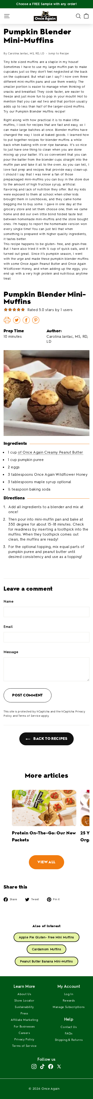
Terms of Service (29, 715)
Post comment (27, 695)
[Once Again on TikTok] (42, 1066)
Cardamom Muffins (46, 949)
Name (9, 601)
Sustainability (24, 1007)
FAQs (68, 1033)
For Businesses (24, 1026)
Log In (68, 994)
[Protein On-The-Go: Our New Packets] (44, 808)
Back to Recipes (49, 738)
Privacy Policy (24, 1039)
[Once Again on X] (59, 1066)
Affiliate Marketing (24, 1020)
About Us (24, 994)
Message (11, 652)
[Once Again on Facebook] (50, 1066)
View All (46, 862)
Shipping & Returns (69, 1040)
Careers (24, 1033)
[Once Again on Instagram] (33, 1066)
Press (24, 1013)
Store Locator (24, 1000)
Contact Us (69, 1027)
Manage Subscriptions (69, 1007)
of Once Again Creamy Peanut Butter (50, 452)
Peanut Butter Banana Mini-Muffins (46, 961)
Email (8, 627)
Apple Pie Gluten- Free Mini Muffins (46, 937)
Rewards (69, 1000)
